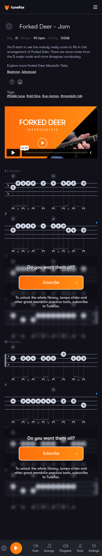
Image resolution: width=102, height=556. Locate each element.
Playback (65, 550)
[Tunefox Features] (10, 81)
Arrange (49, 550)
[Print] (21, 81)
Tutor (35, 550)
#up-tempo (50, 96)
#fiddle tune (16, 96)
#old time (33, 96)
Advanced (29, 72)
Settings (94, 550)
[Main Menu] (95, 7)
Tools (80, 550)
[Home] (19, 8)
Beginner (13, 72)
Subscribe (51, 282)
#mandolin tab (71, 96)
